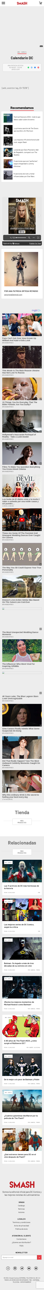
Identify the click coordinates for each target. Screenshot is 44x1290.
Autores (21, 1212)
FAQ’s (21, 1246)
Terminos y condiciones (21, 1222)
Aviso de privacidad (21, 1225)
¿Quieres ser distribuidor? (21, 1242)
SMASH (21, 1202)
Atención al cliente (21, 1236)
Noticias (21, 1209)
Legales (21, 1219)
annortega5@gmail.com (13, 294)
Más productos (22, 822)
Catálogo (21, 1205)
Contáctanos (21, 1239)
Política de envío (21, 1229)
